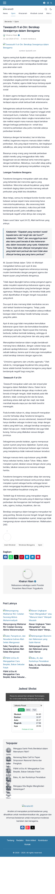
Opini (13, 13)
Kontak (28, 844)
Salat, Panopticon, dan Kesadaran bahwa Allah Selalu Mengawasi (13, 649)
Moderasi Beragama (27, 545)
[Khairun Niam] (27, 577)
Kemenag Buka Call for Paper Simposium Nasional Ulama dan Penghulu (27, 760)
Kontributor (43, 840)
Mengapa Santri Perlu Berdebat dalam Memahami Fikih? (30, 750)
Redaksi (19, 840)
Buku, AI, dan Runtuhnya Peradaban (40, 666)
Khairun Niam (26, 581)
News (5, 13)
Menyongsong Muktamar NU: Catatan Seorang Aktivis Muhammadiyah (14, 627)
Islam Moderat (9, 545)
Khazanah (23, 13)
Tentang (10, 840)
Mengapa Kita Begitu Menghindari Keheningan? (28, 787)
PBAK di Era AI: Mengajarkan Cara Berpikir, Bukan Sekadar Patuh (14, 674)
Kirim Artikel (31, 840)
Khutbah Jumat (36, 13)
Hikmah (49, 13)
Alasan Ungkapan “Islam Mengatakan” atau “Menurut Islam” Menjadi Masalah (40, 627)
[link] (44, 3)
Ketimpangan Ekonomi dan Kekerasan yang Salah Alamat (39, 649)
